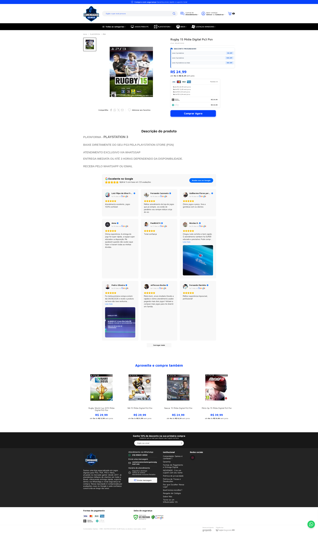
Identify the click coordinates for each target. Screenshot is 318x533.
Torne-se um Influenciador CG (170, 501)
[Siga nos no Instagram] (192, 457)
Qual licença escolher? (172, 490)
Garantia (166, 462)
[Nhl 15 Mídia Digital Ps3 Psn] (140, 395)
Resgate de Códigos (172, 493)
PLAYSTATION (95, 34)
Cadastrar (219, 14)
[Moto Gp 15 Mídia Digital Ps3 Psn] (217, 395)
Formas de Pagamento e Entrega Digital (173, 466)
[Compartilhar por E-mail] (122, 110)
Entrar (209, 14)
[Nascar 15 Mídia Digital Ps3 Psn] (178, 395)
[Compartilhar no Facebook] (111, 110)
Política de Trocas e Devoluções (172, 480)
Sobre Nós (167, 496)
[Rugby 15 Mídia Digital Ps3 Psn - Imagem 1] (89, 44)
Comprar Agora (193, 113)
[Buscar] (174, 13)
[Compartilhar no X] (118, 110)
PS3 (104, 34)
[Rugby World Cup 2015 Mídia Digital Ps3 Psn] (101, 395)
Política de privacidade (173, 476)
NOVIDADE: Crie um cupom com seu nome (172, 471)
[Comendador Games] (91, 13)
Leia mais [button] (186, 242)
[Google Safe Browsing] (157, 517)
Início (85, 34)
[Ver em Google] (107, 194)
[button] (89, 44)
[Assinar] (181, 443)
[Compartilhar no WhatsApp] (115, 110)
